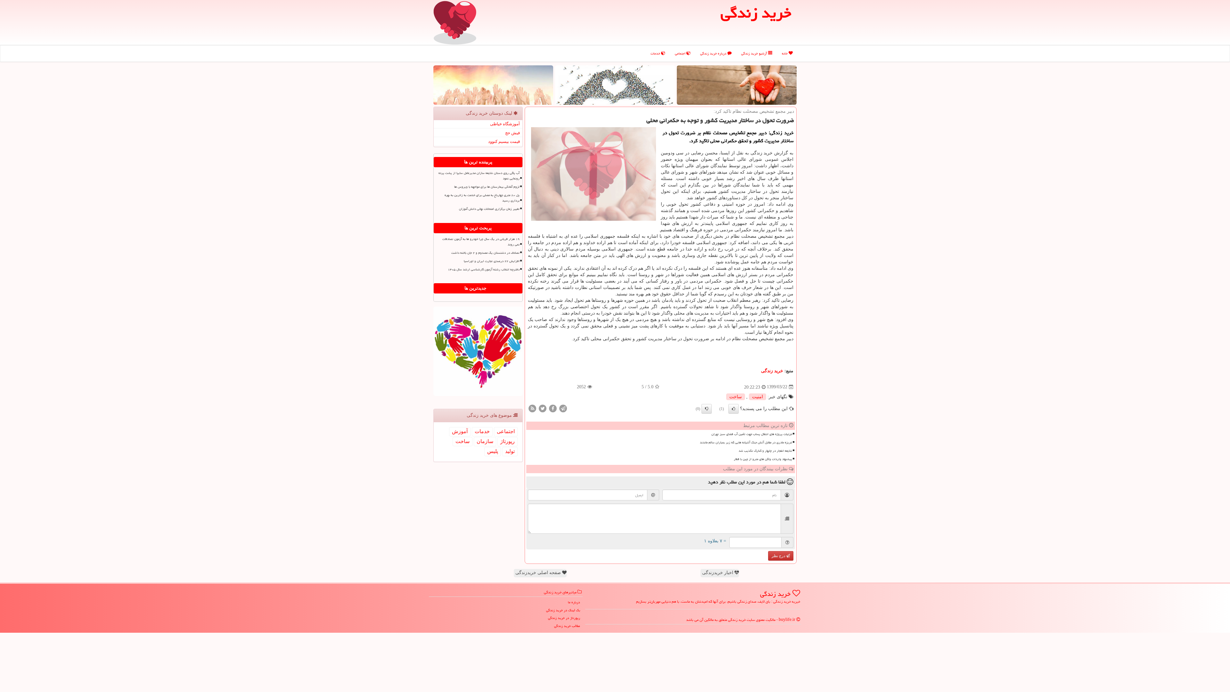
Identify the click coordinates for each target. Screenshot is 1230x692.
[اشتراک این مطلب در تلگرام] (563, 408)
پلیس (492, 451)
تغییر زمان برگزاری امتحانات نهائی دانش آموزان (489, 209)
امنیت (757, 396)
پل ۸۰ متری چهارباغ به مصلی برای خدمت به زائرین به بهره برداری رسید (482, 198)
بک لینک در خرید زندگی (563, 610)
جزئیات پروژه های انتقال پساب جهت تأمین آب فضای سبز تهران (751, 434)
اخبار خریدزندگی (718, 572)
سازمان (485, 441)
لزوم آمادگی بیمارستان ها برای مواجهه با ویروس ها (487, 187)
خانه (785, 53)
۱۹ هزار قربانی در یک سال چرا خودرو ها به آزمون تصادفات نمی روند (481, 242)
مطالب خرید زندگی (567, 625)
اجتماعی (680, 53)
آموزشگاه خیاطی (505, 123)
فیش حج (512, 132)
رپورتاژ (507, 441)
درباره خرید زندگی (713, 53)
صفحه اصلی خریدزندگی (538, 572)
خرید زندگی (772, 370)
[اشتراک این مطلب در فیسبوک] (552, 408)
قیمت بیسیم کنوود (504, 141)
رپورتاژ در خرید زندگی (564, 617)
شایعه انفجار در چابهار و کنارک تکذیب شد (765, 451)
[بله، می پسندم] (733, 409)
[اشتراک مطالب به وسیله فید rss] (532, 408)
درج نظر (779, 556)
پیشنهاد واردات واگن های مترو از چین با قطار (763, 459)
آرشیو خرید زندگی (754, 53)
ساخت (735, 396)
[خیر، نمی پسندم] (706, 409)
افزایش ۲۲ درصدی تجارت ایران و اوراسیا (492, 261)
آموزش (460, 431)
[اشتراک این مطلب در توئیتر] (542, 408)
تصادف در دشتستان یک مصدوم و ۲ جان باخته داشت (485, 253)
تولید (510, 451)
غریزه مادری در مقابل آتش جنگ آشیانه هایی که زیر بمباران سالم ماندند (746, 442)
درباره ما (574, 602)
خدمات (656, 53)
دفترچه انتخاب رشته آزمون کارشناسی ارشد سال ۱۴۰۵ (484, 269)
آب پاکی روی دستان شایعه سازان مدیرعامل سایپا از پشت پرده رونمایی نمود (479, 176)
